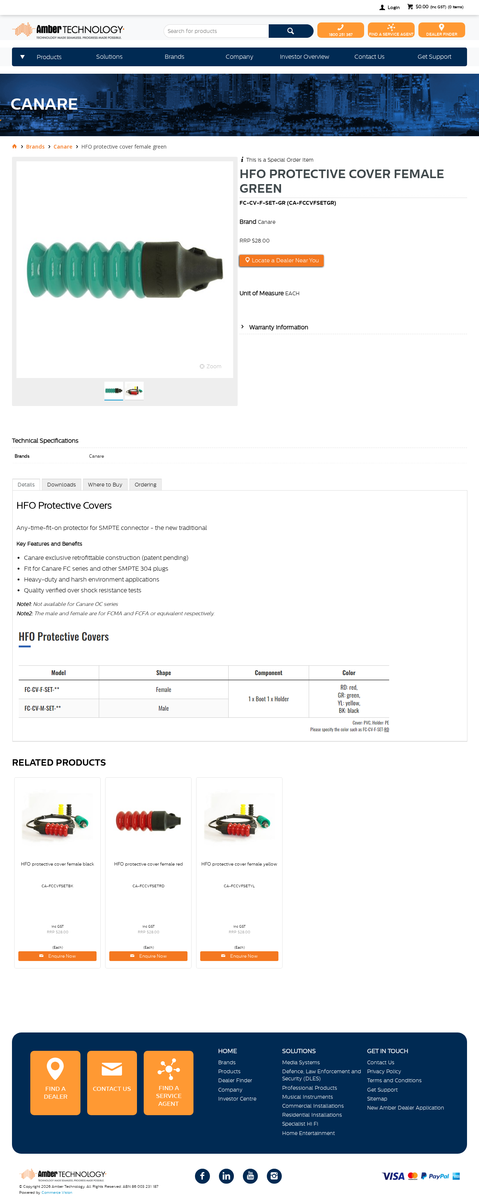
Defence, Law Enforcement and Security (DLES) (321, 1075)
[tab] (26, 484)
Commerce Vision (57, 1192)
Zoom (214, 366)
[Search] (291, 31)
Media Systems (301, 1062)
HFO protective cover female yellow (239, 864)
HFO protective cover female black (57, 864)
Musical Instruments (307, 1097)
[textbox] (216, 31)
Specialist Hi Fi (300, 1124)
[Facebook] (202, 1176)
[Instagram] (274, 1176)
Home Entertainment (308, 1133)
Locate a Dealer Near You (284, 260)
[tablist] (240, 617)
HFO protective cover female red (148, 864)
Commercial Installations (313, 1106)
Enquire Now (61, 956)
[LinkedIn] (226, 1176)
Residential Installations (312, 1115)
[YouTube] (250, 1176)
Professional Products (309, 1088)
